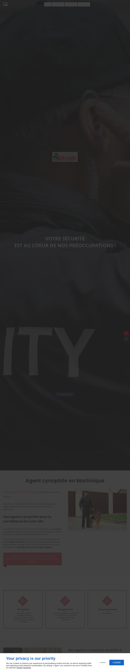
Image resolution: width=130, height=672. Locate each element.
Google (19, 668)
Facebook (27, 668)
